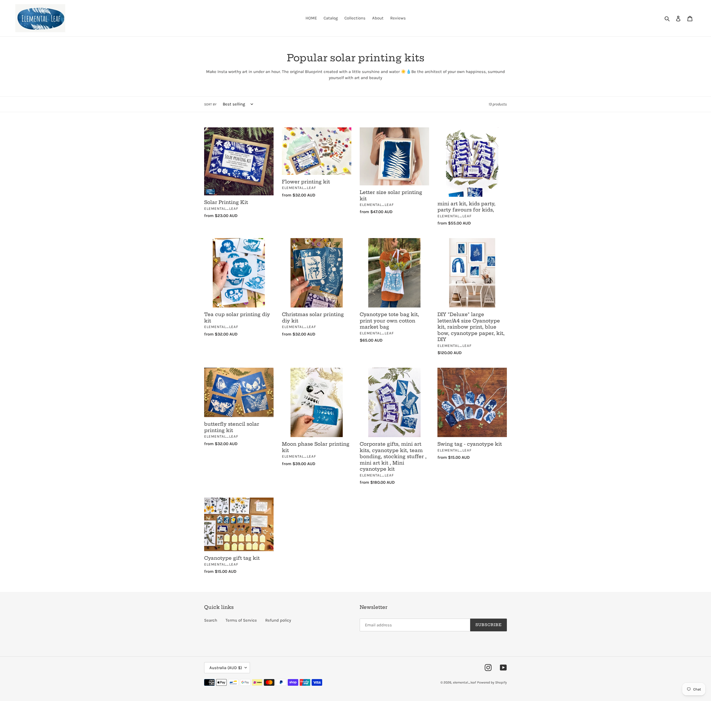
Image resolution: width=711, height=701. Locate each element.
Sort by (210, 104)
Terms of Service (241, 620)
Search (210, 620)
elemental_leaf (464, 682)
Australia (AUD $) (225, 667)
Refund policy (278, 620)
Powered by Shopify (492, 682)
